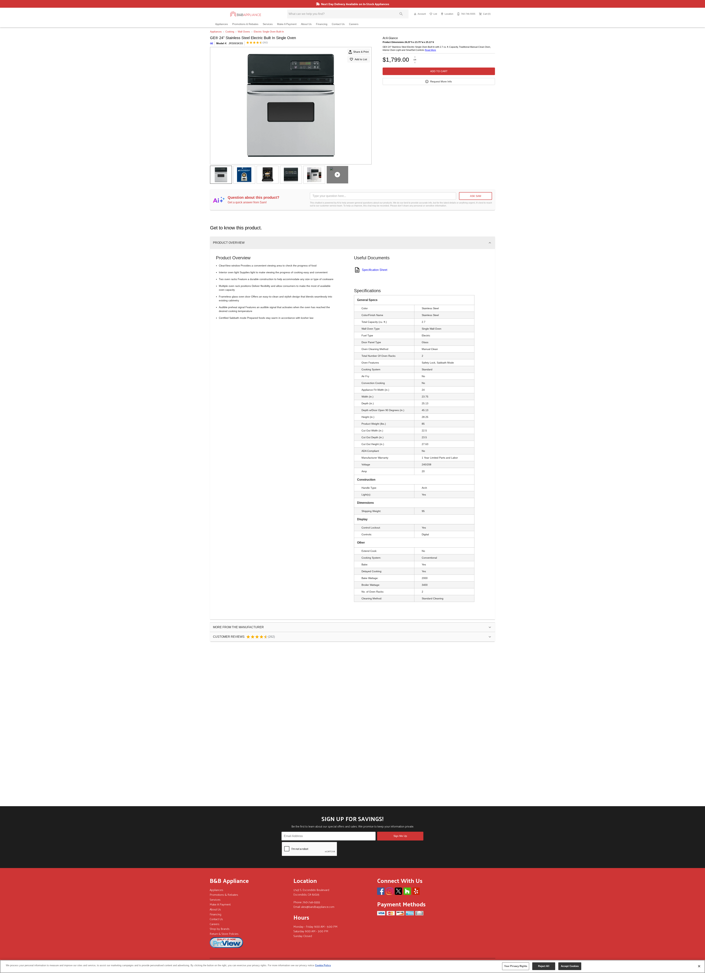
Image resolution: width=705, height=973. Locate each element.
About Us (306, 24)
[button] (415, 14)
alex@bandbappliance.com (317, 906)
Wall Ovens (244, 31)
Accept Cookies (570, 966)
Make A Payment (287, 24)
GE (211, 43)
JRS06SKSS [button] (236, 43)
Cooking (229, 31)
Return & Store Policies (224, 933)
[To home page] (245, 13)
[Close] (699, 966)
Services (268, 24)
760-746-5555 (311, 902)
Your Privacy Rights (515, 966)
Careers (353, 24)
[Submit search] (401, 14)
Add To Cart (439, 71)
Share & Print (361, 51)
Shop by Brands (219, 928)
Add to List (361, 59)
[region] (352, 966)
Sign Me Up (400, 835)
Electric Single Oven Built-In (269, 31)
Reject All (543, 966)
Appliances (221, 24)
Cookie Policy (323, 965)
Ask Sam (475, 196)
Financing (321, 24)
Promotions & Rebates (245, 24)
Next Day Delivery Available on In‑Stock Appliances (354, 4)
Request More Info (441, 81)
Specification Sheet (374, 269)
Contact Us (338, 24)
